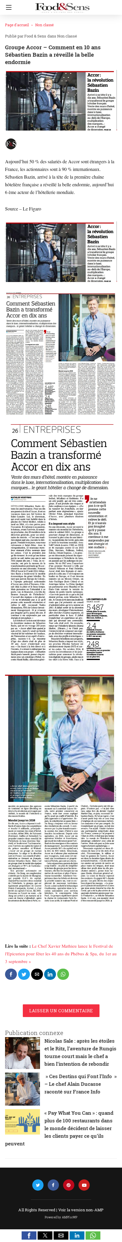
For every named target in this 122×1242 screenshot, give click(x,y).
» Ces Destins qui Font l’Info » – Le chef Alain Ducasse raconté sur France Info (80, 1084)
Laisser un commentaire (61, 1010)
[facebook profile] (53, 1185)
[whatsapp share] (63, 974)
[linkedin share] (50, 974)
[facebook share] (11, 974)
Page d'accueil (17, 24)
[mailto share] (37, 974)
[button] (29, 1235)
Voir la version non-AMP (81, 1209)
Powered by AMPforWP (61, 1217)
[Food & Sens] (62, 5)
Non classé (44, 24)
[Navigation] (7, 7)
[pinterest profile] (68, 1185)
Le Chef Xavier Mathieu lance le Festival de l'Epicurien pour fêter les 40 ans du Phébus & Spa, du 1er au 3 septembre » (61, 953)
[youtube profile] (84, 1185)
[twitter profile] (38, 1185)
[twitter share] (24, 974)
